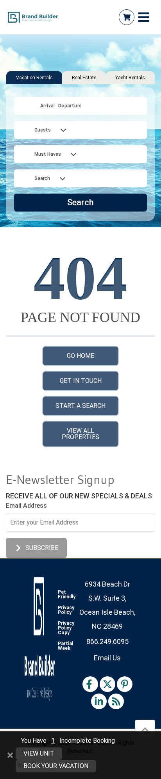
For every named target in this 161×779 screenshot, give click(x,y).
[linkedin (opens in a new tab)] (99, 701)
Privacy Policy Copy (66, 628)
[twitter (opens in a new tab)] (107, 684)
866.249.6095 (107, 641)
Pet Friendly (66, 594)
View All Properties (80, 434)
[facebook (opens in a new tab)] (90, 684)
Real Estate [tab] (84, 77)
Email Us (107, 658)
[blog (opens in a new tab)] (116, 701)
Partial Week (65, 646)
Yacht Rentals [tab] (130, 77)
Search (80, 202)
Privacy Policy (66, 610)
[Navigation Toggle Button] (143, 17)
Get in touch (81, 380)
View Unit (38, 753)
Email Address (26, 505)
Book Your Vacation (55, 766)
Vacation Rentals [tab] (34, 77)
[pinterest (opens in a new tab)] (124, 684)
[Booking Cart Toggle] (126, 17)
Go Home (80, 355)
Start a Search (80, 405)
